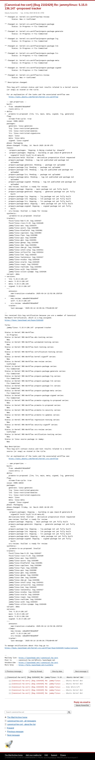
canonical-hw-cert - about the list (21, 724)
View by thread (36, 671)
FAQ (46, 755)
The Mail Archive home (17, 717)
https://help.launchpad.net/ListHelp (36, 665)
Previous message (14, 671)
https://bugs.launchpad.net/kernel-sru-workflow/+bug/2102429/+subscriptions (41, 648)
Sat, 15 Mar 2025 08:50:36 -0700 (32, 13)
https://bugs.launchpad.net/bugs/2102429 (24, 320)
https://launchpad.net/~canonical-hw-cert (38, 658)
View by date (57, 671)
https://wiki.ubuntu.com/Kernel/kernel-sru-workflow (33, 97)
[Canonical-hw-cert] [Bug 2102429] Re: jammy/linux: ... (38, 681)
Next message (80, 671)
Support (54, 755)
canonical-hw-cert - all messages (21, 721)
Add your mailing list (33, 755)
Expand (10, 728)
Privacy (63, 755)
